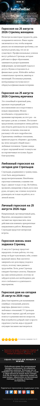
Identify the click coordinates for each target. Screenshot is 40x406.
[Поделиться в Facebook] (7, 392)
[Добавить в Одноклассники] (15, 392)
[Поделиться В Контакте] (19, 392)
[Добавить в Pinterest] (24, 392)
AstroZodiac (20, 9)
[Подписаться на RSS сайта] (32, 392)
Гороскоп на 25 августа (14, 352)
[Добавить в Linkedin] (28, 392)
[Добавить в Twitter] (11, 392)
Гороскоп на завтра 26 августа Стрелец (21, 353)
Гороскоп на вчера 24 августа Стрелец (20, 350)
